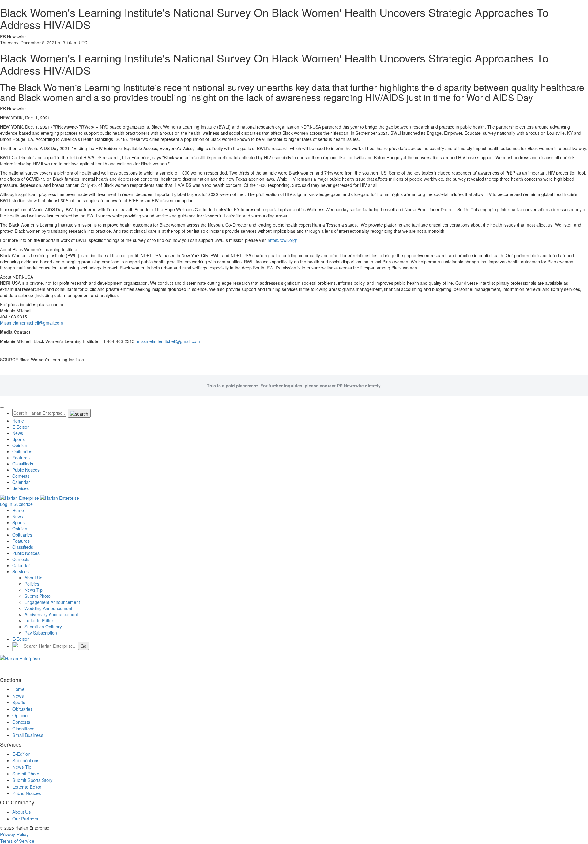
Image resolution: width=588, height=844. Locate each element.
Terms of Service (17, 841)
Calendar (21, 482)
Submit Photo (37, 596)
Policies (31, 584)
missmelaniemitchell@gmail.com (168, 341)
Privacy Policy (14, 834)
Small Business (27, 735)
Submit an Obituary (43, 627)
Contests (20, 476)
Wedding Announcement (48, 608)
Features (21, 457)
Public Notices (26, 470)
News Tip (33, 590)
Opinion (19, 445)
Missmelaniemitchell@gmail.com (31, 323)
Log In (6, 504)
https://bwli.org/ (282, 240)
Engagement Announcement (52, 602)
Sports (18, 439)
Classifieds (22, 464)
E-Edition (21, 427)
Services (20, 488)
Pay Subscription (40, 633)
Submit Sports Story (32, 780)
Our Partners (25, 818)
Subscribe (23, 504)
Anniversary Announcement (51, 614)
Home (18, 421)
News (17, 433)
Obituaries (22, 451)
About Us (33, 578)
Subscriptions (26, 760)
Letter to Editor (38, 620)
